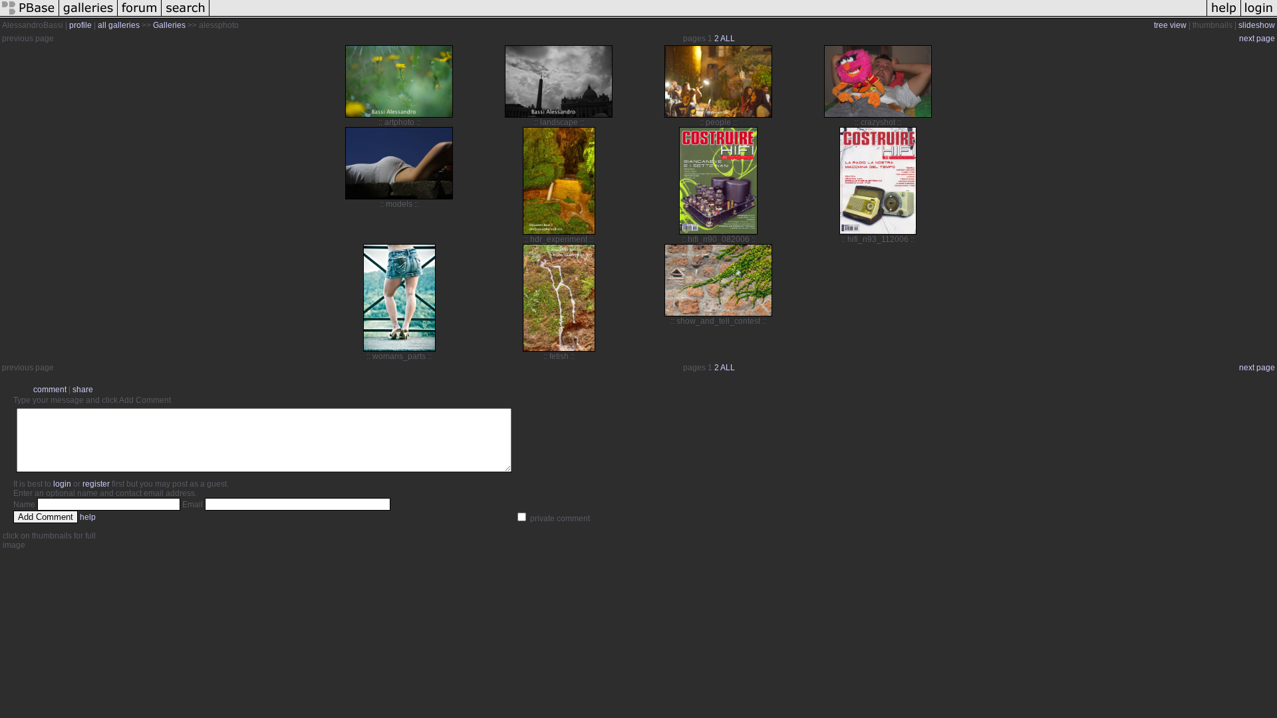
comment (50, 389)
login (62, 484)
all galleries (119, 25)
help (88, 517)
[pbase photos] (29, 16)
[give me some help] (1223, 16)
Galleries (169, 25)
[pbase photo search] (186, 16)
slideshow (1256, 25)
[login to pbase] (1259, 16)
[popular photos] (708, 16)
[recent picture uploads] (88, 16)
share (82, 389)
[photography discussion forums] (140, 16)
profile (80, 25)
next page (1257, 38)
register (96, 484)
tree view (1170, 25)
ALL (727, 38)
